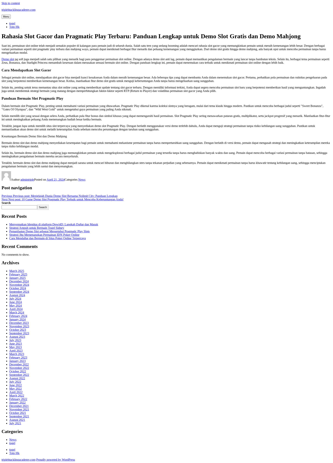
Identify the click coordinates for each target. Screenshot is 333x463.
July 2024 (15, 298)
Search (6, 202)
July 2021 (15, 423)
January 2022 (17, 402)
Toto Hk (14, 26)
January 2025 (17, 277)
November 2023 (19, 326)
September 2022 (19, 374)
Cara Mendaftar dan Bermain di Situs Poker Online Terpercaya (47, 238)
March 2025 (16, 271)
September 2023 (19, 333)
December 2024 (19, 281)
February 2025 (18, 274)
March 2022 (16, 395)
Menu (6, 16)
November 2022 (19, 368)
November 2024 (19, 284)
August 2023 (17, 336)
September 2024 (19, 291)
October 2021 (17, 413)
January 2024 (17, 319)
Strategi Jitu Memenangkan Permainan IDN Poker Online (44, 234)
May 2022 (15, 388)
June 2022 (15, 385)
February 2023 (18, 357)
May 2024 (15, 305)
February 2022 (18, 399)
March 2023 (16, 354)
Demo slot (8, 59)
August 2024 (17, 295)
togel (12, 23)
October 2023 (17, 329)
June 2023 (15, 343)
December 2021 (19, 406)
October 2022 (17, 371)
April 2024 (16, 309)
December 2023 (19, 323)
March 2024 (16, 312)
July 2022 (15, 381)
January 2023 (17, 361)
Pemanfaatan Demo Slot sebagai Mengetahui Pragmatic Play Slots (49, 231)
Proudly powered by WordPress (55, 459)
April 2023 (16, 350)
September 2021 (19, 416)
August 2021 (17, 419)
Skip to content (11, 3)
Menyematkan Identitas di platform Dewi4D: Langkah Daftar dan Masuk (53, 224)
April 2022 (16, 392)
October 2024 (17, 288)
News (81, 179)
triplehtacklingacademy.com (18, 9)
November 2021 (19, 409)
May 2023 (15, 347)
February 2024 (18, 316)
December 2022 (19, 364)
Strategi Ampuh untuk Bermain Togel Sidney (36, 227)
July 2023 (15, 340)
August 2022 (17, 378)
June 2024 (15, 302)
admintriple (27, 179)
